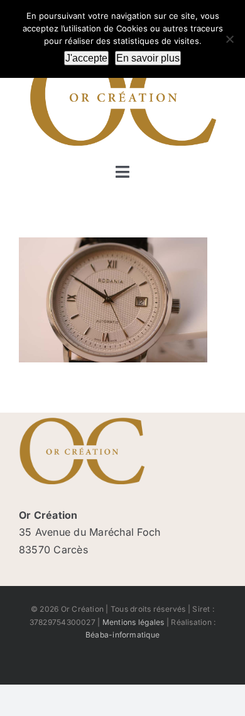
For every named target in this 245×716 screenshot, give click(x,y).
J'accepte (86, 58)
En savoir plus (148, 58)
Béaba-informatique (122, 634)
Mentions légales (133, 622)
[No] (229, 39)
